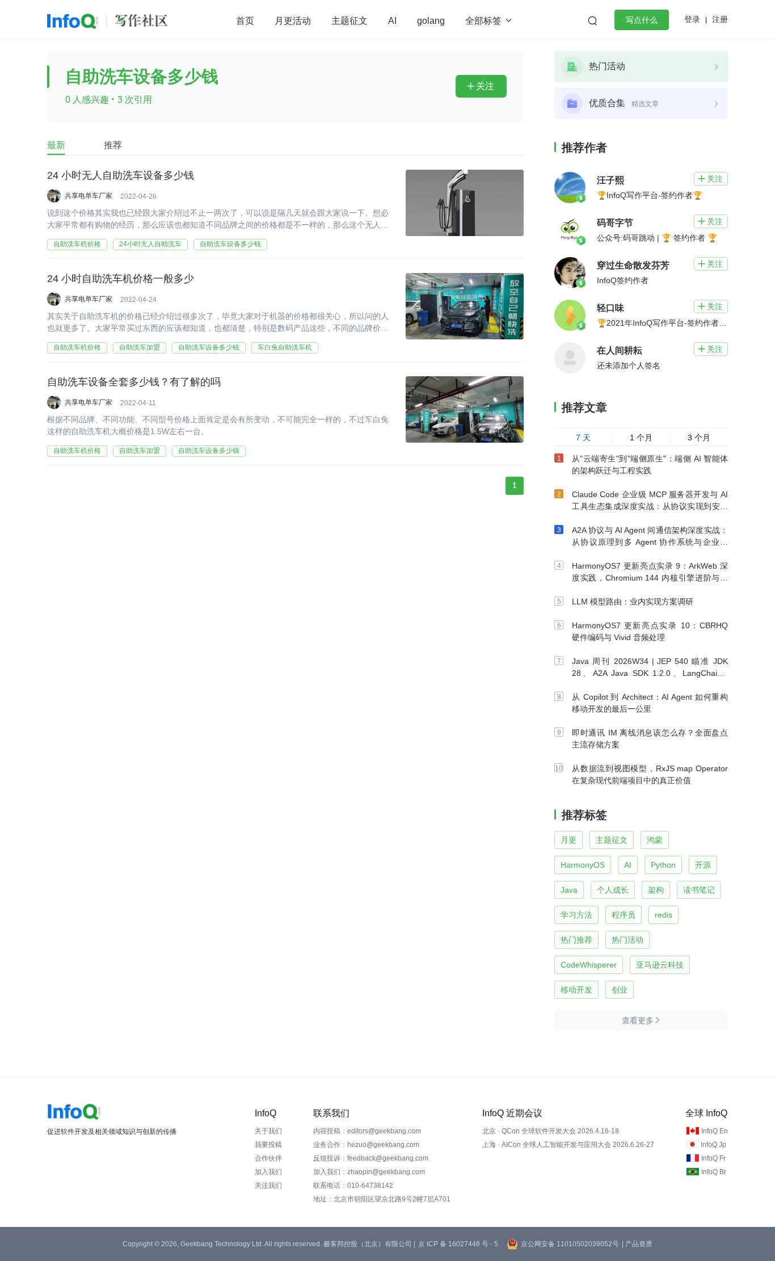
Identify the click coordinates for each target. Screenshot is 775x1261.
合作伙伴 (268, 1158)
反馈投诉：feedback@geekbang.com (370, 1158)
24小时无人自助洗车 (150, 244)
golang (431, 21)
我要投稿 (268, 1145)
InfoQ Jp (713, 1145)
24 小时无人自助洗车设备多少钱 (120, 175)
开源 (703, 864)
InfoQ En (714, 1131)
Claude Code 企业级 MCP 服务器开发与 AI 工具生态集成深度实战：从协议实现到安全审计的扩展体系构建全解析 (650, 506)
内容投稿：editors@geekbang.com (367, 1131)
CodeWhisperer (589, 964)
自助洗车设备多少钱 (230, 244)
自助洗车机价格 (77, 244)
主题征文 (349, 21)
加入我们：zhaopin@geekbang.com (369, 1172)
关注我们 (268, 1185)
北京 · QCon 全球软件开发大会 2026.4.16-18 (550, 1131)
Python (663, 864)
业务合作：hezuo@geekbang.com (366, 1145)
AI (392, 21)
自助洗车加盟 (139, 347)
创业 (619, 989)
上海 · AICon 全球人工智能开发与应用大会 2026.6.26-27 (568, 1145)
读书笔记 (699, 889)
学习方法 (576, 914)
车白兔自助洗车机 (285, 347)
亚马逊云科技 (660, 964)
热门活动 (627, 939)
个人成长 (613, 889)
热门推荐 (576, 939)
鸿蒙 (655, 839)
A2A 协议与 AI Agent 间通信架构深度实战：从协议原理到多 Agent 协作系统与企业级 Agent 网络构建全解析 (650, 542)
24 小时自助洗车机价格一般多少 (120, 278)
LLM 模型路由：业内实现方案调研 (632, 601)
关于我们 (268, 1131)
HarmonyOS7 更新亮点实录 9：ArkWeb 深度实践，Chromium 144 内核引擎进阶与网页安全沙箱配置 (650, 577)
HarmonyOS (583, 864)
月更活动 (293, 21)
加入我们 (268, 1172)
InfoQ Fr (713, 1158)
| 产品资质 (637, 1244)
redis (663, 914)
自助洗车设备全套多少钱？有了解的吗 (134, 382)
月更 (568, 839)
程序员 (623, 914)
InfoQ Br (713, 1172)
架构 (656, 889)
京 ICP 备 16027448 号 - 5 (458, 1244)
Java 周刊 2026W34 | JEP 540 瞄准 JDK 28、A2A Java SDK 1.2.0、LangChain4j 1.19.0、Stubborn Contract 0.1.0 (650, 673)
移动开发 (576, 989)
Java (569, 889)
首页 (245, 21)
